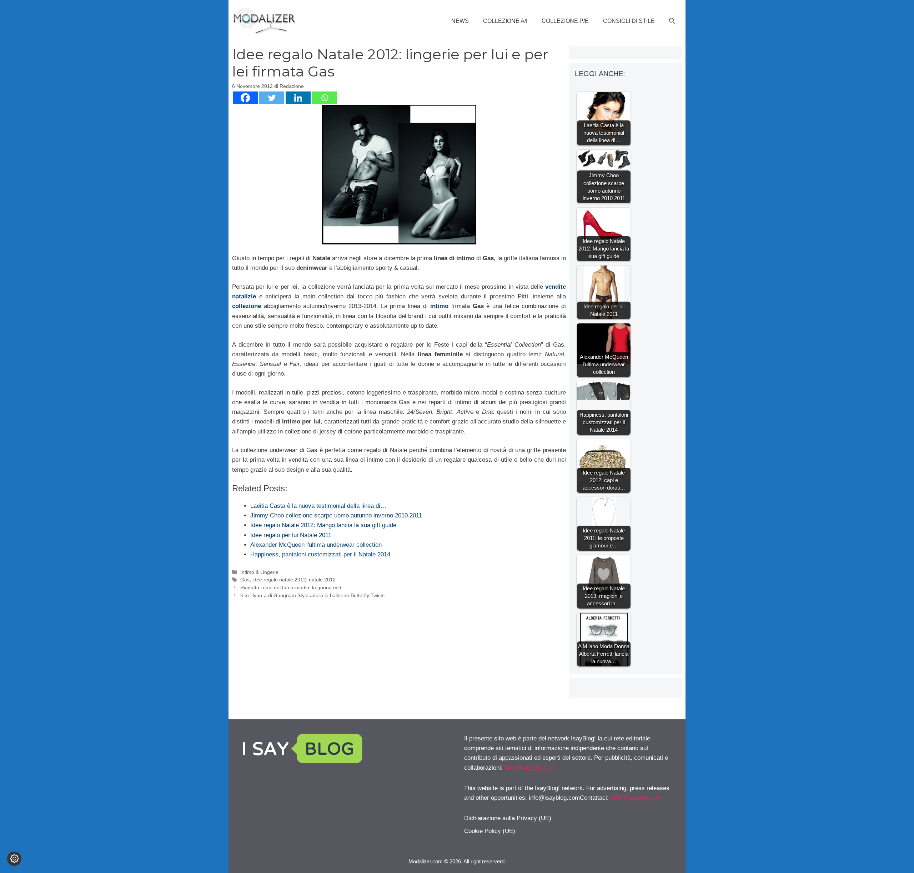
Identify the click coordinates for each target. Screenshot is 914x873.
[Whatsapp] (324, 97)
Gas (245, 579)
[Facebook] (245, 97)
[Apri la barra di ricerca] (672, 21)
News (460, 21)
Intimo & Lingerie (259, 572)
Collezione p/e (565, 21)
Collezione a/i (505, 21)
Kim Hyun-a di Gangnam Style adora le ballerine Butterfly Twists (312, 595)
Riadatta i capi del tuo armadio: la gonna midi (291, 587)
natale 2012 (322, 579)
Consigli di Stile (629, 21)
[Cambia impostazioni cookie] (14, 859)
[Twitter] (271, 97)
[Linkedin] (298, 97)
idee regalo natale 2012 (279, 579)
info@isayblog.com (530, 767)
